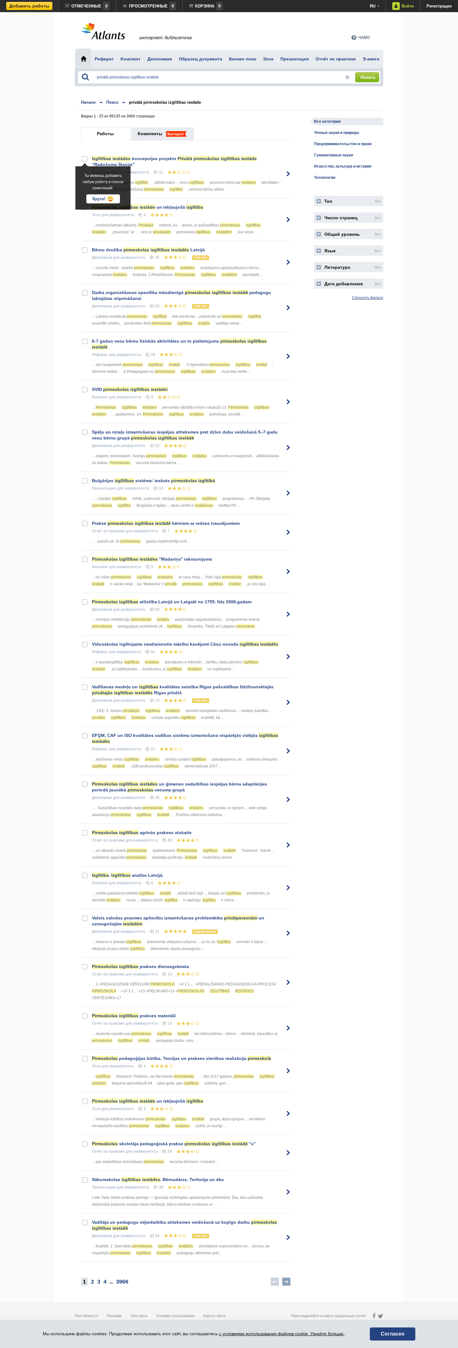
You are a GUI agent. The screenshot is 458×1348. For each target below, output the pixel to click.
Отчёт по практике (108, 531)
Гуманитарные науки (333, 155)
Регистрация (439, 6)
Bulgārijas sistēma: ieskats (153, 480)
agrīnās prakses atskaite (142, 832)
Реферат (100, 355)
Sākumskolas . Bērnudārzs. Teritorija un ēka (158, 1179)
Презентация (104, 488)
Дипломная (102, 257)
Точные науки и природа (336, 133)
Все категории (327, 121)
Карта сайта (214, 1316)
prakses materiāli (134, 1015)
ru (372, 6)
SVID (130, 389)
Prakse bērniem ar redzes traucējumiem (166, 523)
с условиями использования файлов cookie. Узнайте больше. (282, 1333)
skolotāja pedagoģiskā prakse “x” (174, 1143)
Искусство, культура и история (342, 166)
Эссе (96, 215)
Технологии (324, 177)
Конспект (100, 397)
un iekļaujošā (147, 207)
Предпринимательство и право (343, 144)
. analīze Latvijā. (128, 875)
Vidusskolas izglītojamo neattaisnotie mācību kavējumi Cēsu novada (185, 644)
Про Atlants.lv (86, 1316)
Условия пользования (175, 1316)
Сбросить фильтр (367, 298)
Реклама (114, 1316)
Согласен (392, 1333)
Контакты (139, 1316)
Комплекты (150, 133)
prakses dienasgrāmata (140, 966)
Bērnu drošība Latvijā (148, 249)
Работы (105, 133)
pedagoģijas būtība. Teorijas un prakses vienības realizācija (181, 1058)
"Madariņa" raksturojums (152, 559)
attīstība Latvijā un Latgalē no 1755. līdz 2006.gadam (171, 601)
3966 (122, 1281)
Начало (88, 102)
